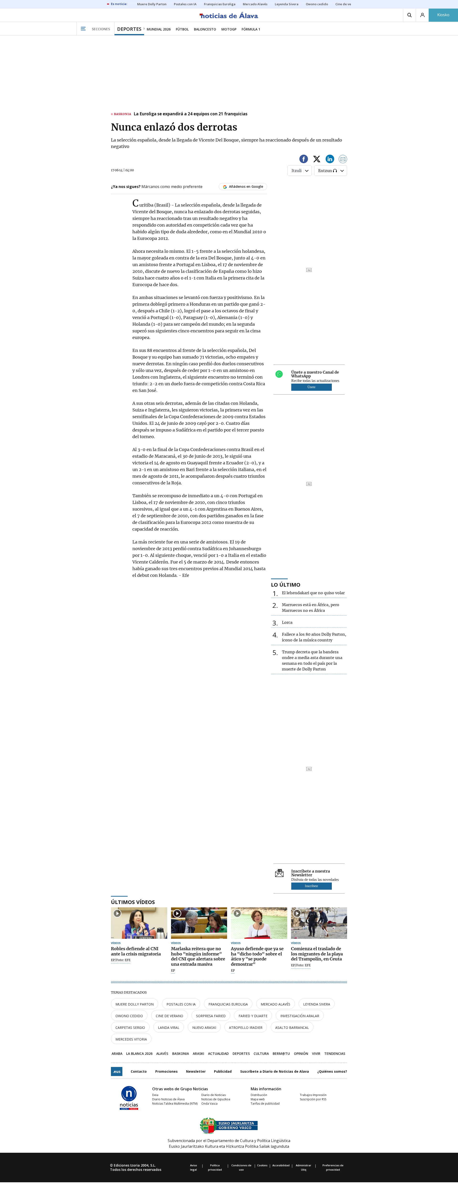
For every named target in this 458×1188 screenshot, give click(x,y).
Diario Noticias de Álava (168, 1099)
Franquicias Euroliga (228, 1004)
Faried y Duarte (253, 1016)
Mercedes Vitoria (131, 1039)
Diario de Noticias (213, 1095)
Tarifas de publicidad (265, 1104)
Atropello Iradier (245, 1027)
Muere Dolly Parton (134, 1004)
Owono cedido (129, 1016)
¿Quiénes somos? (332, 1071)
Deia (155, 1095)
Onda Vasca (209, 1104)
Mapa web (258, 1099)
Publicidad (223, 1071)
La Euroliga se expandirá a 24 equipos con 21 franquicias (190, 114)
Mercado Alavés (275, 1004)
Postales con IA (181, 1004)
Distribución (259, 1095)
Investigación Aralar (299, 1016)
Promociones (166, 1071)
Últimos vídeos (133, 901)
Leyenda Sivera (316, 1004)
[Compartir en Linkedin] (330, 159)
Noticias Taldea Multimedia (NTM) (175, 1104)
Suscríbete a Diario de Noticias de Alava (274, 1071)
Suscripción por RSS (313, 1099)
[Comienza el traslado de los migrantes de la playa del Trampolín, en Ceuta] (319, 923)
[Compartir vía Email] (343, 159)
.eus (116, 1071)
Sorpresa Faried (211, 1016)
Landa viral (168, 1027)
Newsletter (196, 1071)
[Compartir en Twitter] (316, 159)
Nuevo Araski (204, 1027)
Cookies (262, 1165)
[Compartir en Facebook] (303, 159)
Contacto (139, 1071)
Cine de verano (169, 1016)
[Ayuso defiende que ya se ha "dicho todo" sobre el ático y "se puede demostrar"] (259, 923)
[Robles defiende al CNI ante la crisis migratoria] (139, 923)
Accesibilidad (281, 1165)
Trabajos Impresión (313, 1095)
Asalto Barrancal (292, 1027)
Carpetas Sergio (130, 1027)
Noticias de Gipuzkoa (215, 1099)
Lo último (285, 584)
